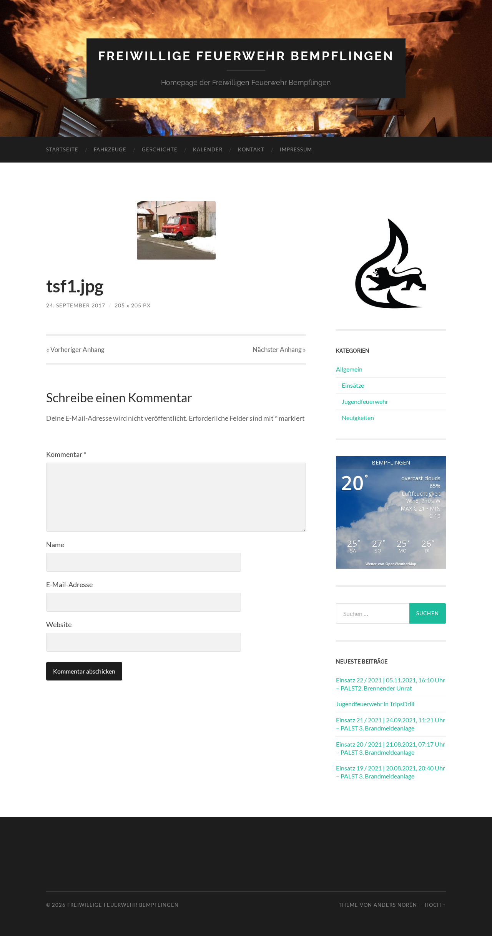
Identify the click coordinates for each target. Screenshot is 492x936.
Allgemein (349, 369)
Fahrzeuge (110, 149)
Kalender (208, 149)
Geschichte (160, 149)
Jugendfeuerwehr (365, 401)
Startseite (62, 149)
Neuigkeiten (358, 417)
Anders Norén (395, 905)
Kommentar (66, 454)
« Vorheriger (75, 349)
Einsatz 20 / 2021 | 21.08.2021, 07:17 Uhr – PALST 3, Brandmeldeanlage (390, 748)
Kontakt (251, 149)
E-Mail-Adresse (69, 584)
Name (55, 544)
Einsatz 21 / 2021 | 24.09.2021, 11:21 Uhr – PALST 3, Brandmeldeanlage (390, 724)
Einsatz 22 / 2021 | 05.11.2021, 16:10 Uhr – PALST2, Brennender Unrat (390, 684)
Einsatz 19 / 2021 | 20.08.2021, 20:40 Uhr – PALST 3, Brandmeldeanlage (390, 772)
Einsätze (353, 385)
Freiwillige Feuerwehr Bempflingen (246, 56)
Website (58, 624)
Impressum (296, 149)
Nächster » (279, 349)
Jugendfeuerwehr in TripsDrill (375, 703)
